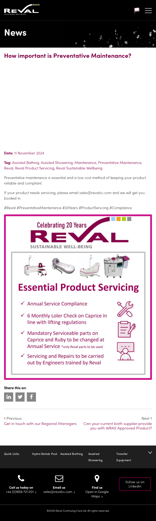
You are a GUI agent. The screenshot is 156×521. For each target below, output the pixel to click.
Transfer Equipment (123, 457)
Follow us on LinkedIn (135, 483)
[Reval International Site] (137, 11)
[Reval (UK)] (22, 10)
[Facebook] (31, 397)
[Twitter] (20, 397)
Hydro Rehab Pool (44, 454)
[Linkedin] (8, 397)
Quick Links (11, 454)
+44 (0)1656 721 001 (20, 491)
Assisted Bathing (71, 454)
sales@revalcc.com (57, 491)
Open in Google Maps (97, 493)
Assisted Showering (95, 457)
